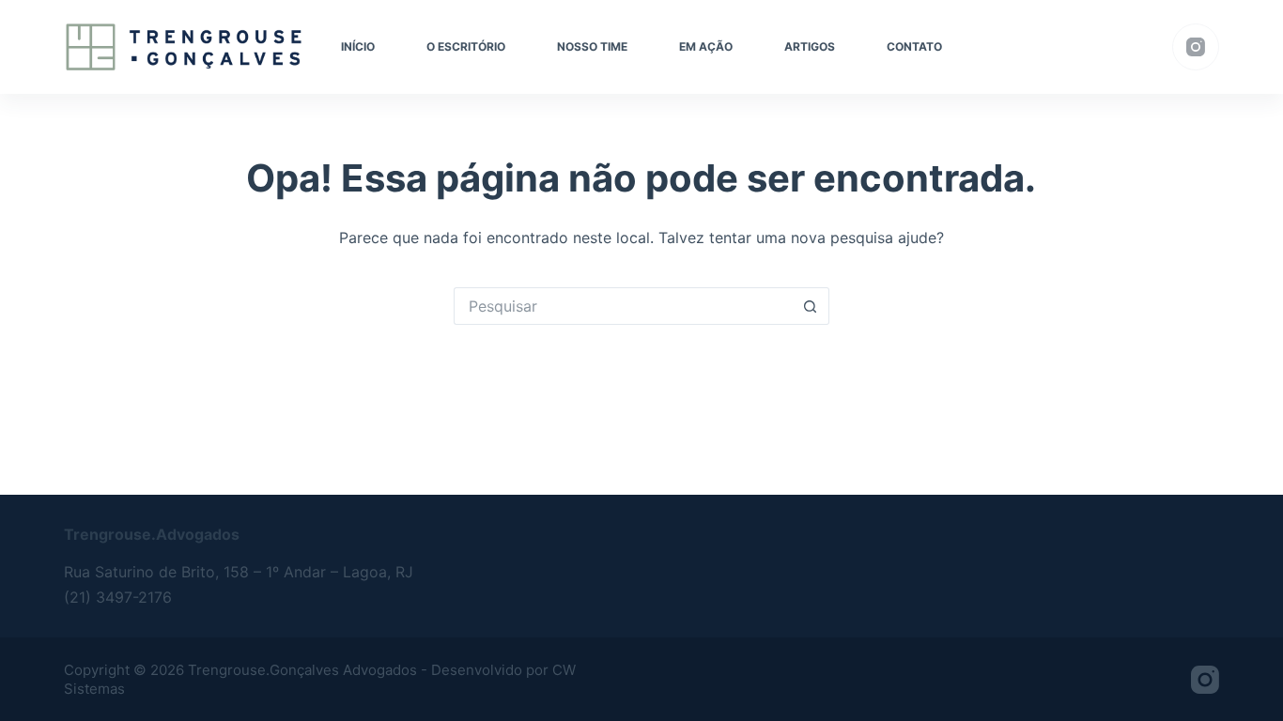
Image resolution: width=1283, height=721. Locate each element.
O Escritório (465, 46)
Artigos (809, 46)
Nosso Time (592, 46)
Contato (914, 46)
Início (358, 46)
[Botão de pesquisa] (810, 306)
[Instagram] (1195, 46)
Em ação (706, 46)
